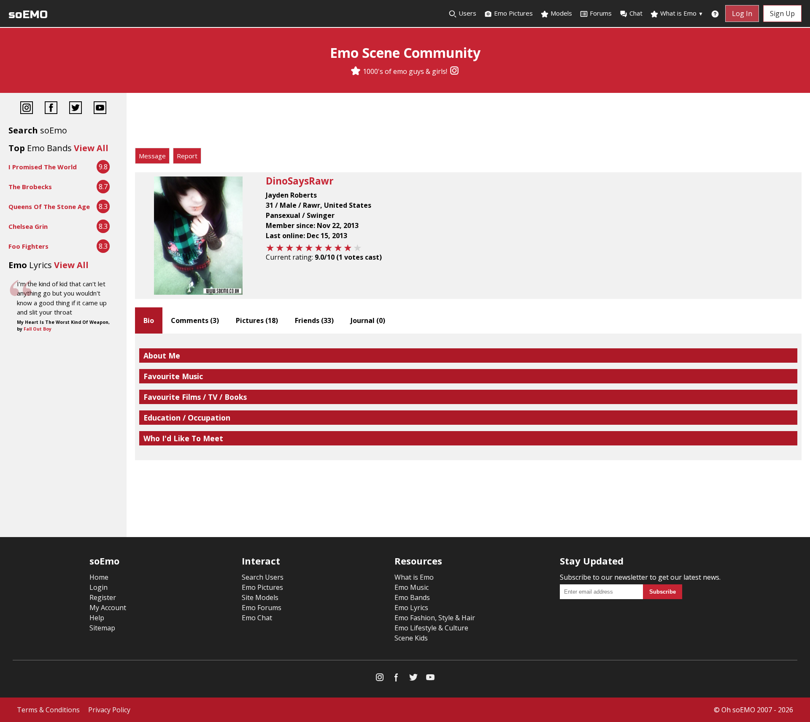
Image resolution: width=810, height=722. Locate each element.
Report (187, 156)
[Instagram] (454, 71)
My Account (107, 607)
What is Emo (681, 13)
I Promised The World (42, 167)
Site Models (260, 597)
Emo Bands (412, 597)
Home (98, 577)
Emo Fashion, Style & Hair (434, 617)
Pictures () (257, 320)
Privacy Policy (109, 709)
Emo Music (411, 587)
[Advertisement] (468, 122)
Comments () (195, 320)
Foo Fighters (28, 246)
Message (152, 156)
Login (98, 587)
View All (91, 148)
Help (96, 617)
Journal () (368, 320)
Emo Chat (257, 617)
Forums (601, 13)
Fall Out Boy (37, 329)
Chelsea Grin (28, 226)
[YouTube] (100, 108)
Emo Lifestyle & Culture (431, 627)
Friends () (314, 320)
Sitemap (102, 627)
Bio (148, 320)
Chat (636, 13)
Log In (742, 13)
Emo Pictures (512, 13)
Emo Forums (261, 607)
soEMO (28, 14)
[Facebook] (51, 108)
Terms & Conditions (48, 709)
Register (102, 597)
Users (466, 13)
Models (560, 13)
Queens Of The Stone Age (49, 206)
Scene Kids (411, 638)
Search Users (263, 577)
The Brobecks (30, 186)
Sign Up (782, 13)
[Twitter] (75, 108)
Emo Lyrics (411, 607)
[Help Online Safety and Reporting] (715, 13)
